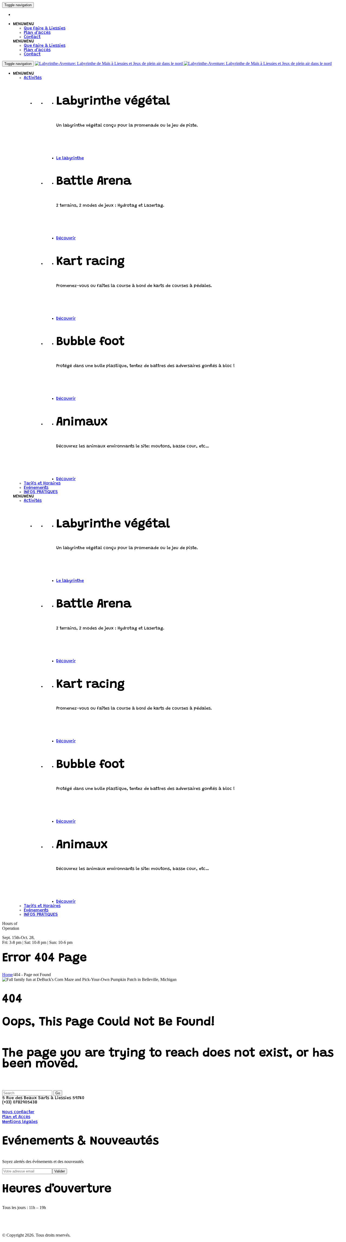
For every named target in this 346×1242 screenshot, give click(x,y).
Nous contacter (18, 1112)
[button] (23, 24)
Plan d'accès (37, 33)
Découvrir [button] (66, 238)
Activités (33, 78)
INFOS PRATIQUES (41, 492)
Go (57, 1093)
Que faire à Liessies (44, 28)
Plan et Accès (16, 1117)
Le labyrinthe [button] (70, 158)
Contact (32, 37)
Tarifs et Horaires (42, 483)
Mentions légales (20, 1122)
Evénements (36, 488)
